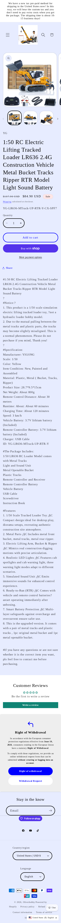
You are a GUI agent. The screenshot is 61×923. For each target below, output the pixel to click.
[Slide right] (57, 119)
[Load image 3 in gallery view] (46, 118)
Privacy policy (27, 906)
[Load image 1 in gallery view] (15, 118)
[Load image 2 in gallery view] (30, 118)
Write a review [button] (30, 705)
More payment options (30, 257)
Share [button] (9, 267)
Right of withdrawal (30, 771)
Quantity (8, 215)
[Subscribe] (50, 810)
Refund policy (45, 906)
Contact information (22, 912)
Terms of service (44, 912)
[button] (7, 35)
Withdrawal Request (30, 781)
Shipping (7, 201)
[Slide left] (3, 119)
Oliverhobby (29, 902)
